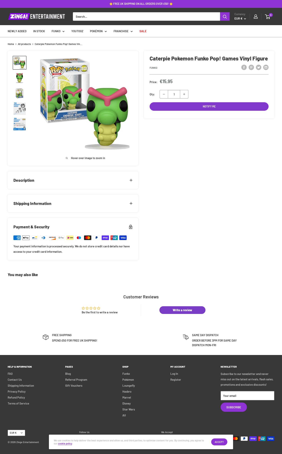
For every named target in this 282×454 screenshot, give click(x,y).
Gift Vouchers (73, 385)
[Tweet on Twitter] (258, 67)
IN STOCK (39, 31)
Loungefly (128, 385)
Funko (153, 67)
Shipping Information (21, 385)
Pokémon (128, 379)
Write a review (182, 310)
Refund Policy (16, 397)
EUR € (13, 432)
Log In (174, 373)
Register (175, 379)
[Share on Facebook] (244, 67)
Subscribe (233, 407)
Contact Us (15, 379)
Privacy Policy (17, 391)
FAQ (10, 373)
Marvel (126, 397)
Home (11, 43)
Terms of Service (18, 403)
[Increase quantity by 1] (184, 94)
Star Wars (128, 409)
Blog (68, 373)
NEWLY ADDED (17, 31)
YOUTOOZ (77, 31)
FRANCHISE (121, 31)
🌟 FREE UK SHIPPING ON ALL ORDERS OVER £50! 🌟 (141, 3)
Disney (126, 403)
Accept (219, 441)
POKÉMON (96, 31)
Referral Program (76, 379)
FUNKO (56, 31)
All (124, 415)
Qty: (152, 94)
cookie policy (65, 443)
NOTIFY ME (209, 106)
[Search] (225, 16)
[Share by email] (266, 67)
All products (24, 43)
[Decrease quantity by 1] (164, 94)
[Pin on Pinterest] (251, 67)
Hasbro (126, 391)
